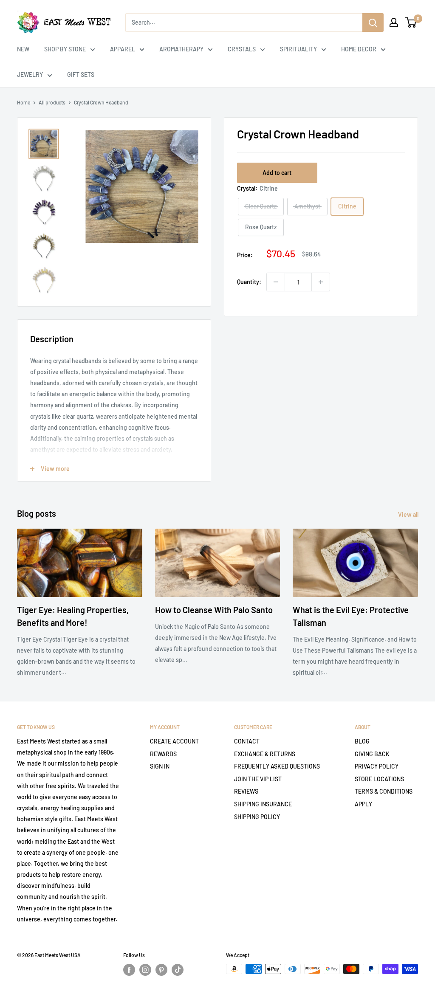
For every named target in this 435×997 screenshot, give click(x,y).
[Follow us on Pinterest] (161, 970)
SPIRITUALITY (298, 49)
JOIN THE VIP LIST (258, 779)
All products (52, 102)
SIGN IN (159, 766)
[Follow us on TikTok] (178, 970)
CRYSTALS (242, 49)
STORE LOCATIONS (379, 779)
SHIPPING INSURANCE (263, 804)
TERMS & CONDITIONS (383, 791)
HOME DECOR (358, 49)
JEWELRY (30, 74)
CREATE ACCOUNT (174, 741)
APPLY (363, 804)
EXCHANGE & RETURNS (264, 754)
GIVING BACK (372, 754)
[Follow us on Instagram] (145, 970)
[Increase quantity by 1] (321, 282)
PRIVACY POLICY (376, 766)
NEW (23, 49)
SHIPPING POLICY (257, 816)
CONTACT (247, 741)
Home (23, 102)
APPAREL (122, 49)
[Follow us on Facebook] (129, 970)
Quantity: (249, 281)
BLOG (362, 741)
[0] (411, 22)
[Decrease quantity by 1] (276, 282)
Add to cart (277, 172)
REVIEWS (246, 791)
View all (409, 514)
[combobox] (243, 22)
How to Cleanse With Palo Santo (214, 610)
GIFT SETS (80, 74)
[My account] (394, 22)
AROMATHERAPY (181, 49)
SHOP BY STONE (65, 49)
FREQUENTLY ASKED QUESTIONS (277, 766)
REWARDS (163, 754)
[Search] (373, 22)
